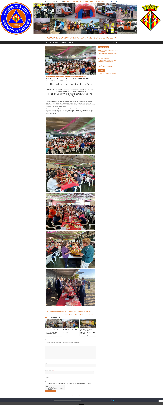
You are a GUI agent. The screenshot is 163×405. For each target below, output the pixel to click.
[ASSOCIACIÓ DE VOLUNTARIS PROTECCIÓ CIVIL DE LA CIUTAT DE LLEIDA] (81, 3)
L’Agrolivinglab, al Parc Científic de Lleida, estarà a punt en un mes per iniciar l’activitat (87, 331)
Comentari (47, 345)
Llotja (99, 74)
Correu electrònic (49, 370)
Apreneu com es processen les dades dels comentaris (84, 395)
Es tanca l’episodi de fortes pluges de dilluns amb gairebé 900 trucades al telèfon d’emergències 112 (107, 62)
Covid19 (105, 73)
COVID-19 (71, 42)
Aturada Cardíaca (101, 73)
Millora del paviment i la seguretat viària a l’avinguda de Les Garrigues (78, 1)
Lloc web (47, 377)
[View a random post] (116, 42)
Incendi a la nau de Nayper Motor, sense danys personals (70, 331)
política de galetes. (117, 402)
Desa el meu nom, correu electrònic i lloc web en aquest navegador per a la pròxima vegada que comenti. (68, 383)
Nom (46, 363)
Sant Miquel (102, 74)
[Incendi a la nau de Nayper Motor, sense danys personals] (70, 320)
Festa (115, 73)
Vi (104, 74)
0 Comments (68, 80)
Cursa (108, 73)
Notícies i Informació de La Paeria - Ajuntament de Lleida (75, 76)
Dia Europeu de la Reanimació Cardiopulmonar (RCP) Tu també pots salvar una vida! (69, 311)
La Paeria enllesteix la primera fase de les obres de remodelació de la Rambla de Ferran (53, 331)
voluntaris (57, 80)
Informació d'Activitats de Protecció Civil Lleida (55, 76)
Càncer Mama (111, 73)
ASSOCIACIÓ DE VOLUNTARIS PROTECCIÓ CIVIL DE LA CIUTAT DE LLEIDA (81, 37)
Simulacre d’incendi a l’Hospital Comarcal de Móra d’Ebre (79, 314)
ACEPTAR (81, 404)
